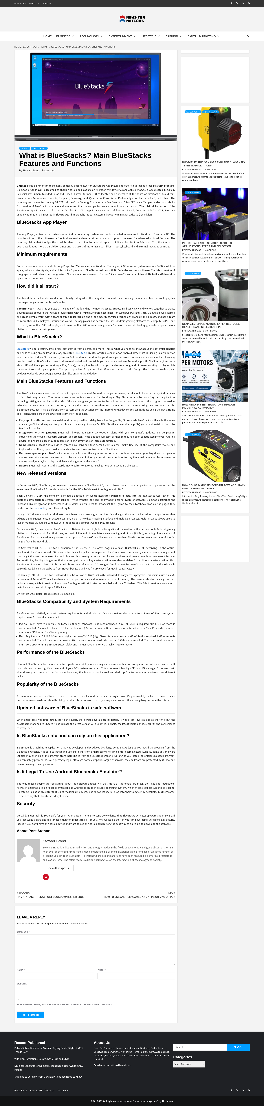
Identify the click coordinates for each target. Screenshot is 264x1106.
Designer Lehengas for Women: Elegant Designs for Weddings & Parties (48, 1067)
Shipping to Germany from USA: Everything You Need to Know (48, 1076)
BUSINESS (63, 36)
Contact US (34, 3)
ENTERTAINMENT (120, 36)
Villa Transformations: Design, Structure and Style (41, 1059)
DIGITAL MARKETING (201, 36)
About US (47, 3)
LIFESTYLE (148, 36)
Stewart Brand (31, 170)
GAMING (24, 148)
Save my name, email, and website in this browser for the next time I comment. (64, 1004)
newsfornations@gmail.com (116, 1065)
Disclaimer (63, 1090)
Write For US (20, 3)
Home (47, 36)
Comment (23, 931)
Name (21, 969)
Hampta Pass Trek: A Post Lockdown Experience (50, 895)
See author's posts (58, 868)
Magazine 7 (152, 1101)
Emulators (23, 348)
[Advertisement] (215, 79)
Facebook (39, 508)
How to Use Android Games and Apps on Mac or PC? (139, 895)
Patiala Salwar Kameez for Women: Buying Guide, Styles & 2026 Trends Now (48, 1050)
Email (101, 969)
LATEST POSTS (39, 148)
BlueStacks (81, 353)
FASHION (172, 36)
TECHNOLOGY (89, 36)
